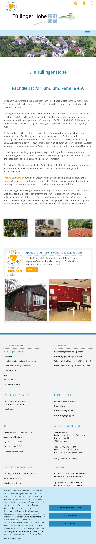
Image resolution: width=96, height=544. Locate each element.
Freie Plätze (9, 409)
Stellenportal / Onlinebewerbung (18, 432)
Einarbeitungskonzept (13, 451)
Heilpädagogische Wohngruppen (68, 351)
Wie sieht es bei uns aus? (65, 401)
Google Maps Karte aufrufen (66, 458)
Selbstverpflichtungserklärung (17, 365)
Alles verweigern (69, 515)
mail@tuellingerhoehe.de (85, 3)
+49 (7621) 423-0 (69, 447)
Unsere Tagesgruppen (64, 415)
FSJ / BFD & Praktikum (13, 441)
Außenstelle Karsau (12, 478)
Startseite (8, 356)
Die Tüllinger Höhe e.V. (13, 351)
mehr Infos (32, 269)
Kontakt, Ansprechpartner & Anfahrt (20, 473)
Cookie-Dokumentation (12, 538)
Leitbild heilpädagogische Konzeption (20, 361)
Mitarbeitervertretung (13, 483)
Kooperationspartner (13, 384)
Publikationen (10, 379)
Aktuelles (7, 375)
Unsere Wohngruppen (64, 410)
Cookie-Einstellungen (70, 507)
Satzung (8, 177)
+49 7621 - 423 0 (76, 3)
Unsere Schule (60, 406)
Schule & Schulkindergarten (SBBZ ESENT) (72, 361)
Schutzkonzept (10, 370)
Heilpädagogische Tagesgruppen (68, 356)
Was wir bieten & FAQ (13, 446)
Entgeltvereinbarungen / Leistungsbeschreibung (14, 403)
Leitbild (21, 177)
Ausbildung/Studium (13, 437)
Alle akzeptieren (70, 523)
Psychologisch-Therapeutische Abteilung (72, 365)
